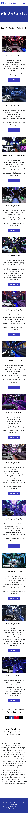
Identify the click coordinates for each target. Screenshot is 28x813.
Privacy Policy (7, 802)
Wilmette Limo (10, 3)
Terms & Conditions (18, 802)
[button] (7, 717)
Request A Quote (14, 80)
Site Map (14, 804)
